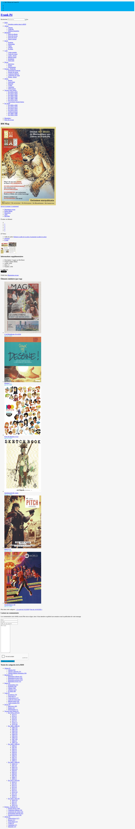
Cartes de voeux (12, 54)
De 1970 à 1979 (12, 100)
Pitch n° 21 (7, 549)
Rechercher (4, 19)
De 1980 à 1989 (12, 98)
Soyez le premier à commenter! (10, 206)
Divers (6, 62)
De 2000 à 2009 (12, 95)
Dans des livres (12, 37)
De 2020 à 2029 (12, 92)
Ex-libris (10, 49)
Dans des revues (13, 36)
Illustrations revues (9, 209)
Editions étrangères (13, 31)
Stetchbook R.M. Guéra (11, 493)
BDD (6, 22)
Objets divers (12, 88)
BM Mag (7, 216)
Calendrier (11, 87)
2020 (5, 214)
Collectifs (11, 29)
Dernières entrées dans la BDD (17, 24)
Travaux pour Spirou (10, 90)
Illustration (7, 32)
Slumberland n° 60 (9, 604)
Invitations (11, 59)
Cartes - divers (12, 55)
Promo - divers (12, 77)
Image (6, 41)
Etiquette (10, 83)
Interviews (11, 64)
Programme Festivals (14, 70)
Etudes (10, 65)
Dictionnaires (12, 67)
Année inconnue (13, 112)
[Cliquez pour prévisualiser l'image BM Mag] (28, 205)
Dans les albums (13, 34)
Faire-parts (11, 60)
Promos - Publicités (10, 69)
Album (6, 26)
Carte (6, 51)
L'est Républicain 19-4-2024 (12, 334)
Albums (10, 27)
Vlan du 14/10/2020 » (36, 609)
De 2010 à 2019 (12, 93)
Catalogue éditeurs (13, 74)
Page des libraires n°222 (11, 436)
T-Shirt (10, 85)
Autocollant (11, 82)
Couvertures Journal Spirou (16, 102)
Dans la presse (12, 39)
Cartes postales (12, 52)
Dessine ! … (8, 383)
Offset (10, 46)
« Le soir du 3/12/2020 (22, 609)
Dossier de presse (13, 72)
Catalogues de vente (14, 75)
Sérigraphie (11, 44)
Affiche (10, 47)
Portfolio (10, 42)
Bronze (10, 80)
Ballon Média (8, 211)
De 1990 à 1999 (12, 97)
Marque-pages (12, 57)
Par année (7, 103)
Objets (6, 79)
